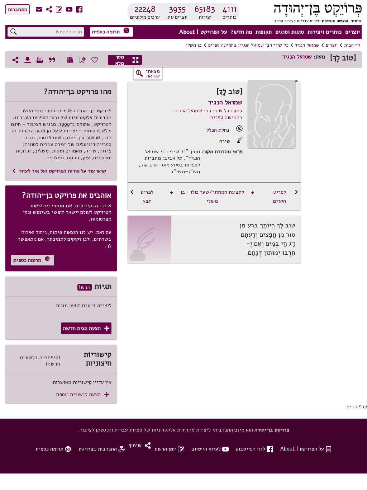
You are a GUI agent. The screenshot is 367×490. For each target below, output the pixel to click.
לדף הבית (356, 406)
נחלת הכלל (217, 129)
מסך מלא (127, 60)
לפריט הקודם (286, 196)
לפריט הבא (141, 196)
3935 (177, 9)
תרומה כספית (111, 31)
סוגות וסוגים (289, 32)
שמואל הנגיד (307, 45)
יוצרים (352, 32)
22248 (145, 9)
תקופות (264, 32)
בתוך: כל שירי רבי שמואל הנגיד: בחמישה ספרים (208, 114)
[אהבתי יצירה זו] (94, 60)
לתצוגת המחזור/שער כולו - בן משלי (212, 196)
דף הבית (352, 45)
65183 (205, 9)
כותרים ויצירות (325, 32)
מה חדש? (241, 32)
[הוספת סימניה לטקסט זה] (82, 60)
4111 (230, 9)
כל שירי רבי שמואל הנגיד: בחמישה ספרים (248, 45)
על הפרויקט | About (203, 32)
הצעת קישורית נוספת (82, 394)
